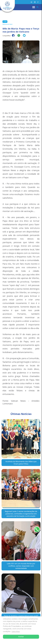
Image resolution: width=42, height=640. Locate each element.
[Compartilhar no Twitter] (25, 36)
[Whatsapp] (31, 2)
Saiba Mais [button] (16, 631)
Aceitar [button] (21, 637)
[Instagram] (34, 2)
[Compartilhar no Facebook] (14, 36)
